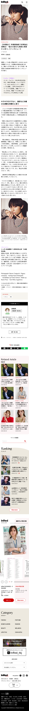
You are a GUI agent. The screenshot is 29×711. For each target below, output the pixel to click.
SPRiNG (25, 698)
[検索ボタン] (25, 441)
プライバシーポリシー (6, 680)
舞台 (9, 58)
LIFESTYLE (3, 423)
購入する (8, 600)
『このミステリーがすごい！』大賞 (9, 704)
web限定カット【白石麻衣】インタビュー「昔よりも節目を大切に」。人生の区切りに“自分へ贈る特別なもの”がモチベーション (19, 490)
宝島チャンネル (4, 696)
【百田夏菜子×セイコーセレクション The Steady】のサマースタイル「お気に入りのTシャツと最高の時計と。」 (19, 459)
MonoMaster (25, 700)
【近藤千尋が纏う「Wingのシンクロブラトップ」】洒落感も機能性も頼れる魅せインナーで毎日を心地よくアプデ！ (20, 469)
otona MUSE (4, 700)
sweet (24, 696)
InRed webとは (4, 678)
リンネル (13, 698)
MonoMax (14, 700)
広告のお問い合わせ (16, 680)
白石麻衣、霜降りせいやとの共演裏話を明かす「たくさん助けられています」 (21, 404)
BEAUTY (3, 628)
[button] (2, 581)
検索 (22, 2)
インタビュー (4, 58)
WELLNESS (18, 423)
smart (19, 700)
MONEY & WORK (19, 400)
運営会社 (16, 678)
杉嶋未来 (8, 54)
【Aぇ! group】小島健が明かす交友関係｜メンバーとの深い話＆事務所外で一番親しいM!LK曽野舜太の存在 (7, 381)
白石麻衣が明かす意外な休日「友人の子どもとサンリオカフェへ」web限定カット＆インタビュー (7, 427)
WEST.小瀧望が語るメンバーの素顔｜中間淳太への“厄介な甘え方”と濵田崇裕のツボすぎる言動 (19, 500)
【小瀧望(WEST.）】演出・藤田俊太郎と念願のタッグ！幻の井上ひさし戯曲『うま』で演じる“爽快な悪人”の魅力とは (19, 479)
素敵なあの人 (7, 698)
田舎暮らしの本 (4, 702)
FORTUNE (18, 620)
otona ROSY (19, 698)
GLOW (9, 700)
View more (14, 510)
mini (2, 698)
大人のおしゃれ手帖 (17, 696)
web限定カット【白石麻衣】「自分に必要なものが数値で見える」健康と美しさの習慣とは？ (21, 427)
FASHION (17, 624)
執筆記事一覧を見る (16, 310)
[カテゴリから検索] (14, 662)
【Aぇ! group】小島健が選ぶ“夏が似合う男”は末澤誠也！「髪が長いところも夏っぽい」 (7, 404)
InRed (10, 696)
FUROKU (3, 620)
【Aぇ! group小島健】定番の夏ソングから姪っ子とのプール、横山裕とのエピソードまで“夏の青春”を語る (21, 381)
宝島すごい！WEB (13, 702)
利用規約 (11, 678)
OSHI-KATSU (4, 377)
